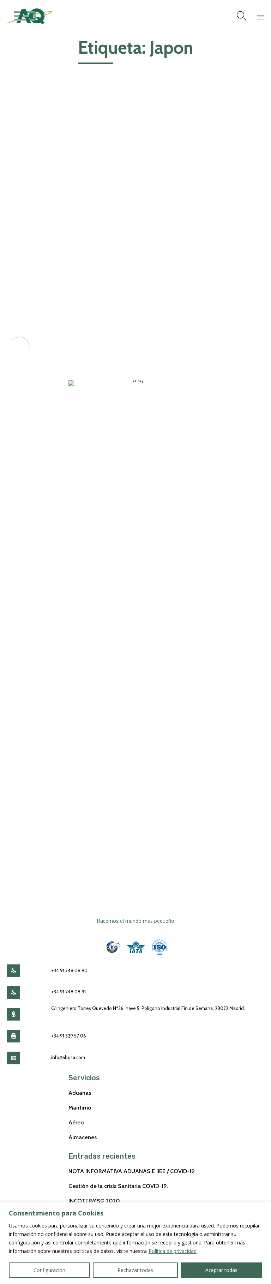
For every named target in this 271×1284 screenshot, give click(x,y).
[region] (135, 1243)
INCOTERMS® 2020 (94, 1200)
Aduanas (79, 1092)
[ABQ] (30, 16)
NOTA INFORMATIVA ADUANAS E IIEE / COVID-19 (131, 1171)
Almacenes (82, 1137)
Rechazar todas (135, 1270)
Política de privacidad (173, 1251)
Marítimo (79, 1107)
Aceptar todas (221, 1270)
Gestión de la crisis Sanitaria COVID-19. (118, 1185)
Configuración (49, 1270)
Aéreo (76, 1122)
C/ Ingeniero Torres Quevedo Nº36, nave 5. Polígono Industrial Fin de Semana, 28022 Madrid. (148, 1008)
